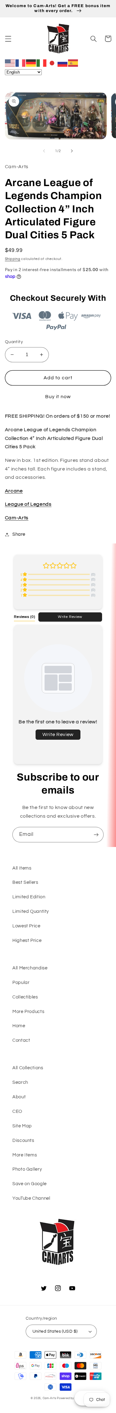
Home (18, 1026)
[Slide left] (44, 151)
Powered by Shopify (71, 1398)
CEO (17, 1111)
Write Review (70, 617)
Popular (20, 982)
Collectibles (25, 997)
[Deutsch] (31, 62)
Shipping (12, 259)
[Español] (73, 62)
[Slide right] (72, 151)
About (19, 1097)
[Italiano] (42, 62)
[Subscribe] (96, 834)
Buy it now (58, 396)
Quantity (14, 342)
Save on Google (29, 1183)
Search (20, 1082)
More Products (28, 1011)
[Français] (20, 62)
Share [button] (18, 534)
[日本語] (52, 62)
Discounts (23, 1140)
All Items (22, 868)
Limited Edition (28, 897)
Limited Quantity (30, 911)
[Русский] (63, 62)
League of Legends (28, 504)
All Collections (27, 1068)
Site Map (22, 1126)
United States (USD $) (55, 1331)
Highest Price (26, 940)
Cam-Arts (16, 517)
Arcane (14, 490)
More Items (24, 1155)
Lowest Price (26, 926)
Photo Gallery (27, 1169)
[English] (10, 62)
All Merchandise (29, 968)
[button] (8, 39)
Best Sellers (25, 882)
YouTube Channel (31, 1198)
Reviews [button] (24, 617)
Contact (21, 1040)
